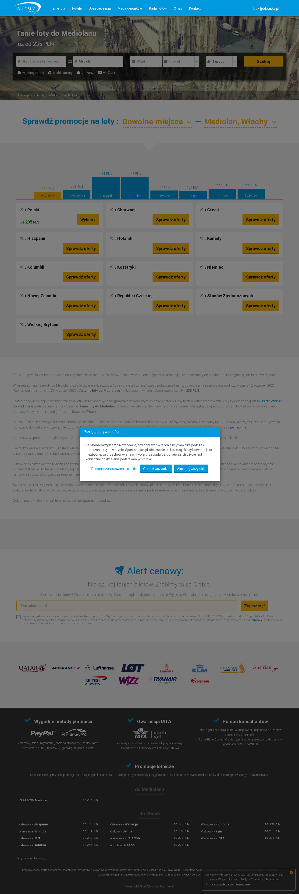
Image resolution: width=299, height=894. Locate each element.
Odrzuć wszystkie (156, 469)
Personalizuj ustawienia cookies (114, 469)
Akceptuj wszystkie (191, 469)
